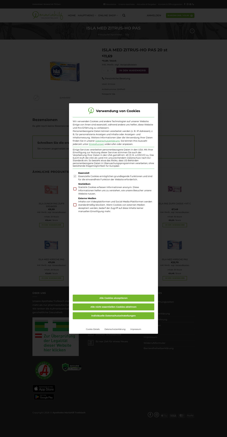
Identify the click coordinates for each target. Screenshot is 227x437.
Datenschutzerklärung (107, 140)
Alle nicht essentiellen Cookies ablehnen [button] (113, 306)
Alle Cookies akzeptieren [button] (113, 298)
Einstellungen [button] (96, 144)
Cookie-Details (93, 329)
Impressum (135, 329)
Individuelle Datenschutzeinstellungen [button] (113, 315)
